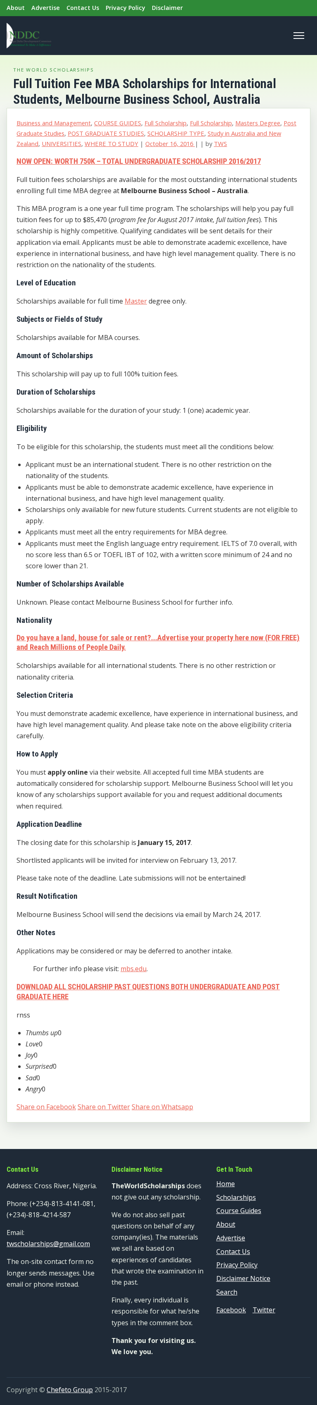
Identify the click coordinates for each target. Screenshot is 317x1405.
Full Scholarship (165, 123)
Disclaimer (167, 8)
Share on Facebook (46, 1106)
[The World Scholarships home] (29, 35)
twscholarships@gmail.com (48, 1243)
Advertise (45, 8)
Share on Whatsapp (162, 1106)
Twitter (264, 1309)
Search (226, 1292)
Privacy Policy (125, 8)
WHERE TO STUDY (111, 143)
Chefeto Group (70, 1389)
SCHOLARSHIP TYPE (175, 133)
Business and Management (54, 123)
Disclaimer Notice (243, 1278)
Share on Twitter (104, 1106)
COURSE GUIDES (117, 123)
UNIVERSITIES (61, 143)
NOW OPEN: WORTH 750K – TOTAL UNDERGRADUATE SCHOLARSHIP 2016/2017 (139, 161)
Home (225, 1183)
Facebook (231, 1309)
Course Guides (238, 1210)
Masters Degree (257, 123)
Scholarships (236, 1197)
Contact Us (82, 8)
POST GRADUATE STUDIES (106, 133)
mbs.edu (134, 968)
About (16, 8)
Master (136, 301)
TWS (220, 143)
